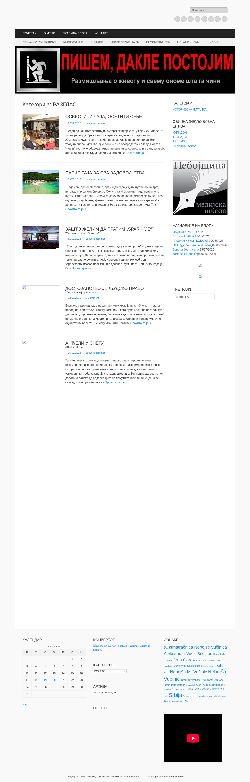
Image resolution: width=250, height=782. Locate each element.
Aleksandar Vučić (180, 653)
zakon (179, 701)
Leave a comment (95, 123)
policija (189, 685)
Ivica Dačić (187, 665)
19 (45, 680)
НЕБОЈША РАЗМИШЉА (39, 41)
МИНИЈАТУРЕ (73, 41)
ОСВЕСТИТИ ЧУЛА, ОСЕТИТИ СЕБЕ (103, 116)
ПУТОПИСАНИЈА (189, 41)
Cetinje (168, 660)
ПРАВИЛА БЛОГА (75, 33)
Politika (207, 684)
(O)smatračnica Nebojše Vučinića (195, 647)
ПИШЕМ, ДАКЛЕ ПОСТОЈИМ (102, 776)
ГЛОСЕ (214, 41)
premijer (167, 689)
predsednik (218, 684)
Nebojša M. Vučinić (188, 671)
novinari (202, 680)
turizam (224, 696)
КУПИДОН (180, 132)
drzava (197, 660)
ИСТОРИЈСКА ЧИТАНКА (190, 109)
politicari (196, 685)
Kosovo (204, 666)
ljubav (211, 666)
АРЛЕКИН (179, 141)
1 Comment (92, 297)
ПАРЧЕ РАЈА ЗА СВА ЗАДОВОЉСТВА (105, 172)
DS (203, 661)
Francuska (210, 661)
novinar (195, 679)
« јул (25, 704)
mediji (218, 665)
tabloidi (217, 696)
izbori (197, 666)
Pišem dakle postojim (174, 685)
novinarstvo (215, 679)
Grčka (218, 661)
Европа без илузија (186, 249)
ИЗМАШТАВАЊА (184, 145)
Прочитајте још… (137, 152)
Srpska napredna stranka (194, 696)
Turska (167, 701)
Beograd (204, 653)
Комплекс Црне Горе (187, 253)
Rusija (189, 688)
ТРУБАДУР (180, 137)
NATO (166, 672)
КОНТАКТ (101, 33)
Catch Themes (175, 776)
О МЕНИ (49, 33)
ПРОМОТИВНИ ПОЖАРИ (190, 240)
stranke (209, 696)
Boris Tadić (219, 654)
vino (174, 701)
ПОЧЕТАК (29, 33)
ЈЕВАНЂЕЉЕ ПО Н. (125, 41)
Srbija (175, 695)
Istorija (176, 666)
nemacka (185, 679)
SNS (222, 689)
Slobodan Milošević (209, 689)
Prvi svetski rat (178, 689)
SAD (196, 688)
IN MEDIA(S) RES (158, 41)
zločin (185, 701)
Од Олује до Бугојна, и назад (192, 245)
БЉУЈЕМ (97, 41)
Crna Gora (183, 660)
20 (54, 680)
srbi (166, 696)
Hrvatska (168, 666)
